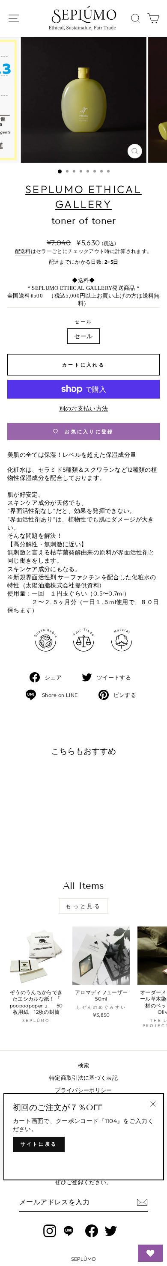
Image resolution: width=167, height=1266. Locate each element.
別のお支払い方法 (83, 408)
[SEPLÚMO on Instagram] (49, 1230)
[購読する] (142, 1202)
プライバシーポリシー (83, 1090)
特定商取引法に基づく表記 (83, 1077)
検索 (83, 1065)
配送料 (23, 251)
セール (84, 322)
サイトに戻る (39, 1144)
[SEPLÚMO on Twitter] (110, 1230)
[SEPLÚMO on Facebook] (91, 1230)
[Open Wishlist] (150, 1253)
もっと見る (84, 906)
